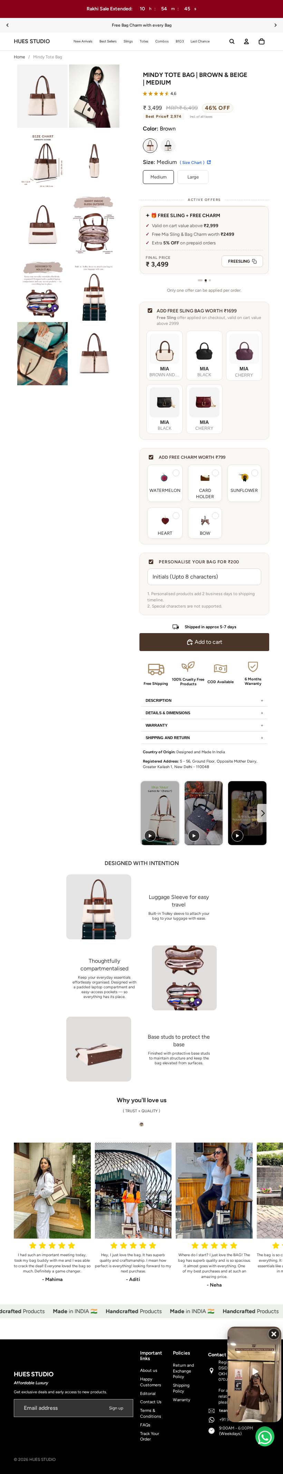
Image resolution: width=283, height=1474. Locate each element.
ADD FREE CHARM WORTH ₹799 (192, 457)
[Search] (232, 41)
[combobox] (259, 1204)
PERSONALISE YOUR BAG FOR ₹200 (199, 561)
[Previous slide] (7, 25)
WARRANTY (156, 725)
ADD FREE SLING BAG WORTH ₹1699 (197, 310)
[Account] (246, 41)
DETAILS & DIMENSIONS (168, 713)
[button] (159, 94)
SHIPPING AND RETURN (168, 738)
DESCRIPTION (159, 700)
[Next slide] (275, 25)
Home (19, 57)
